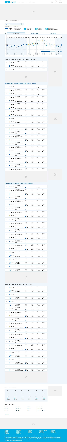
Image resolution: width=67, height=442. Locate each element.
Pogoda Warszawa (53, 432)
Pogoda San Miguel (40, 406)
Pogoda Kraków (18, 431)
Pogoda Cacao (29, 408)
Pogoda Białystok (7, 430)
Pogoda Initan (6, 410)
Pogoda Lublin (29, 431)
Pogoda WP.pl (6, 20)
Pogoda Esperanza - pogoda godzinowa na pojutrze (16, 183)
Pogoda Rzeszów (30, 432)
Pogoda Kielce (6, 431)
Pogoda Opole (6, 432)
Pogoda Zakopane (18, 433)
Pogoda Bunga (18, 410)
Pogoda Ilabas (6, 408)
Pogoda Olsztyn (53, 431)
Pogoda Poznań (18, 432)
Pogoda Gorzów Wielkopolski (43, 430)
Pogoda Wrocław (7, 433)
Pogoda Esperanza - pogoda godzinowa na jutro (15, 83)
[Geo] (23, 24)
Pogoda (13, 2)
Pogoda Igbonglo (29, 410)
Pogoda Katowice (53, 430)
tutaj (21, 440)
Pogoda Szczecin (41, 432)
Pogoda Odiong (18, 406)
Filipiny (11, 20)
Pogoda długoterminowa (34, 33)
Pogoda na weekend (53, 33)
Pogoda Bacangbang (29, 406)
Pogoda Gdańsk (30, 430)
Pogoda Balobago (7, 406)
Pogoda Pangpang (18, 408)
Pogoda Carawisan (40, 408)
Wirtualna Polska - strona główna (7, 2)
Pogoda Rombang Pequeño (41, 410)
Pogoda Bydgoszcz (18, 430)
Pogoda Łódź (41, 431)
